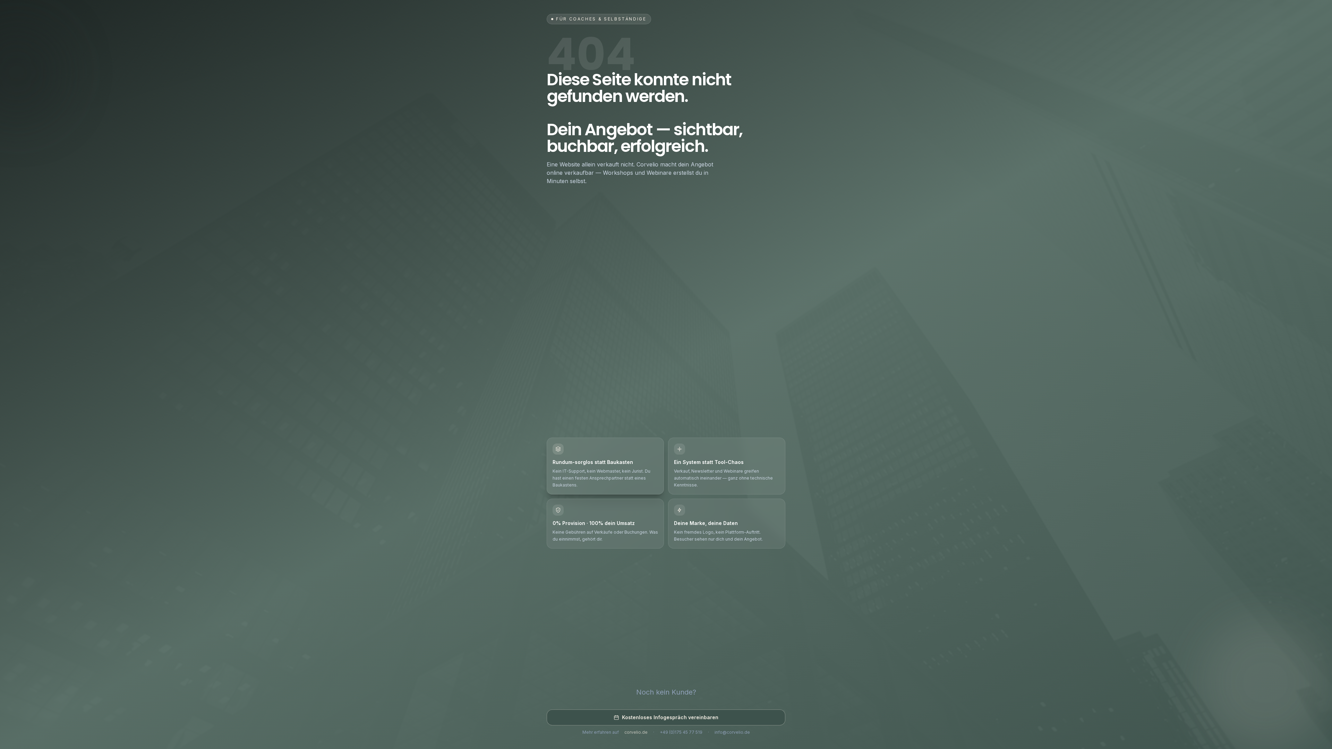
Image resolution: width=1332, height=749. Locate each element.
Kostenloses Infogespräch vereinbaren (670, 717)
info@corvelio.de (732, 732)
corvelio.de (636, 732)
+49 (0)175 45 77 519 (681, 732)
